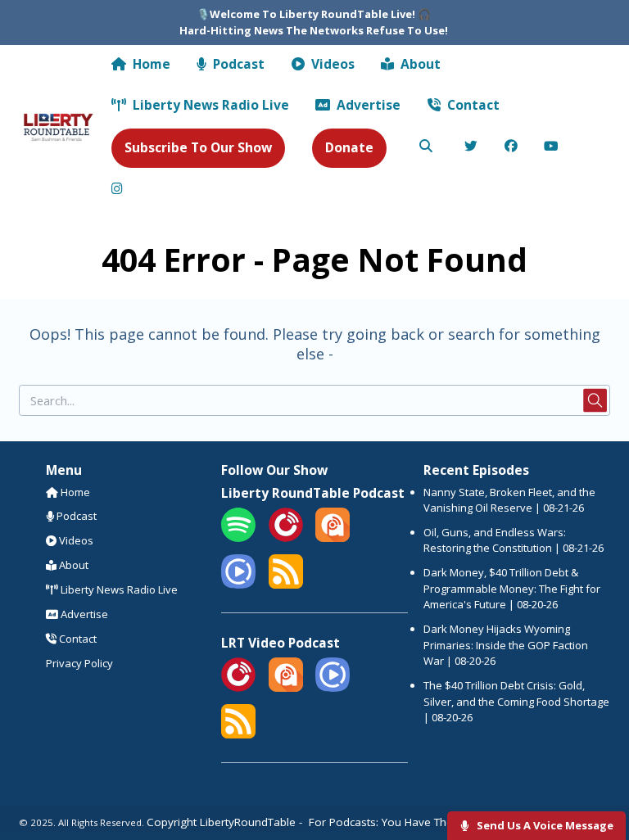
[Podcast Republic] (238, 584)
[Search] (425, 147)
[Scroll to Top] (597, 775)
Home (149, 64)
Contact (472, 105)
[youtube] (551, 147)
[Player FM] (286, 538)
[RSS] (286, 584)
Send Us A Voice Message (543, 825)
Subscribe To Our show (198, 147)
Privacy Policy (79, 663)
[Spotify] (238, 538)
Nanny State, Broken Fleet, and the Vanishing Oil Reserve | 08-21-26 (509, 500)
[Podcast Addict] (332, 538)
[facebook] (511, 147)
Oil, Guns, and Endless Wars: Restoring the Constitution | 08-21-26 (513, 540)
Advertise (366, 105)
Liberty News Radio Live (209, 105)
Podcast (237, 64)
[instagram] (117, 189)
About (419, 64)
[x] (471, 147)
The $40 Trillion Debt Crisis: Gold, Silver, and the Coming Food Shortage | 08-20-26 (516, 701)
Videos (331, 64)
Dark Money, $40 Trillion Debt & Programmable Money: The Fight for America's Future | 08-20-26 (511, 588)
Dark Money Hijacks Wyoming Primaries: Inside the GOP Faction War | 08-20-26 (505, 644)
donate (349, 147)
